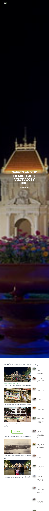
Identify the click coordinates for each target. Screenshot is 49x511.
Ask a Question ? (17, 431)
